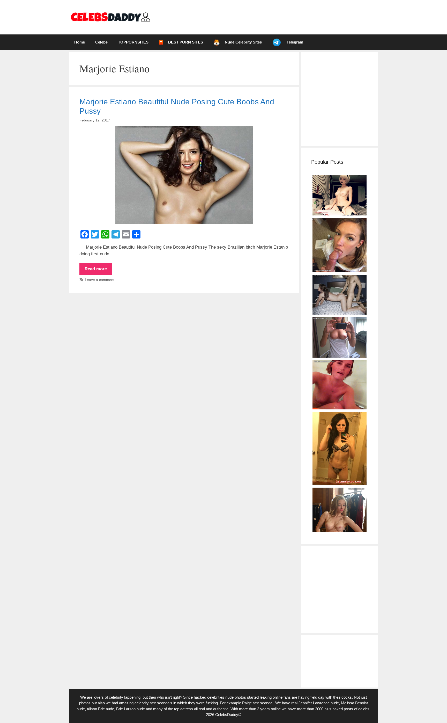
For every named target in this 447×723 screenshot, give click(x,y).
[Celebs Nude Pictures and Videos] (110, 17)
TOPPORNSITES (133, 42)
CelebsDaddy (226, 714)
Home (79, 42)
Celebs (101, 42)
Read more (98, 270)
